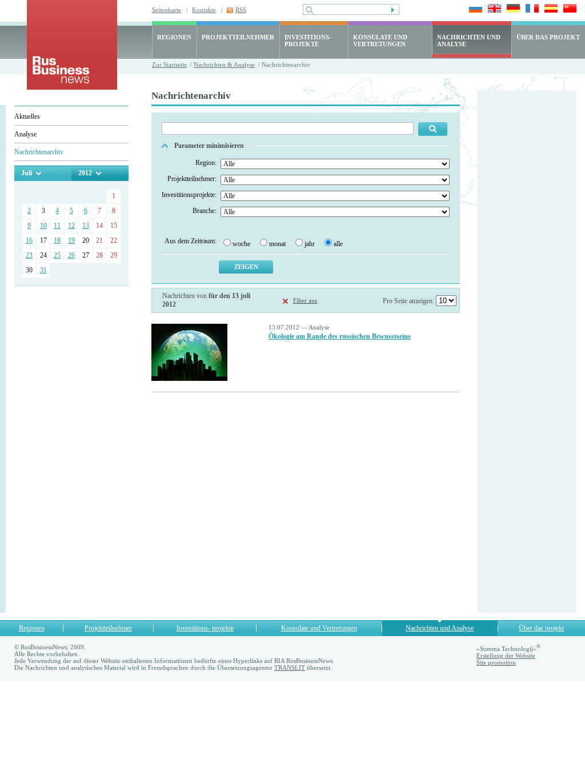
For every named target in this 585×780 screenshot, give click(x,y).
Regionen (32, 628)
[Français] (530, 9)
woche (241, 244)
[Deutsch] (511, 9)
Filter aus (305, 300)
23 (29, 255)
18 (57, 240)
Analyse (25, 134)
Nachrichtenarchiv (38, 152)
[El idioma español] (549, 9)
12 (71, 226)
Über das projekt (541, 628)
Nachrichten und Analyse (440, 628)
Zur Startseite (169, 64)
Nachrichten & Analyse (224, 64)
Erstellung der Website (505, 655)
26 (71, 255)
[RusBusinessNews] (72, 87)
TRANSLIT (289, 667)
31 (43, 270)
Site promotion (496, 662)
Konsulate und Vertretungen (319, 628)
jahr (309, 244)
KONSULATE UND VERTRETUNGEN (380, 40)
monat (277, 244)
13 (85, 226)
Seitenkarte (166, 9)
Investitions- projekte (205, 628)
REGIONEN (174, 37)
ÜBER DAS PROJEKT (548, 37)
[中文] (568, 9)
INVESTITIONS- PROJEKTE (308, 40)
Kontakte (204, 9)
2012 (85, 173)
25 (57, 255)
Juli (26, 173)
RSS (240, 9)
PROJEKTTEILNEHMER (238, 37)
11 (57, 226)
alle (338, 244)
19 (71, 240)
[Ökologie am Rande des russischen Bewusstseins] (189, 379)
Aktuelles (27, 116)
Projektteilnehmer (108, 628)
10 (43, 226)
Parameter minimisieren (209, 146)
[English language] (492, 9)
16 (29, 240)
